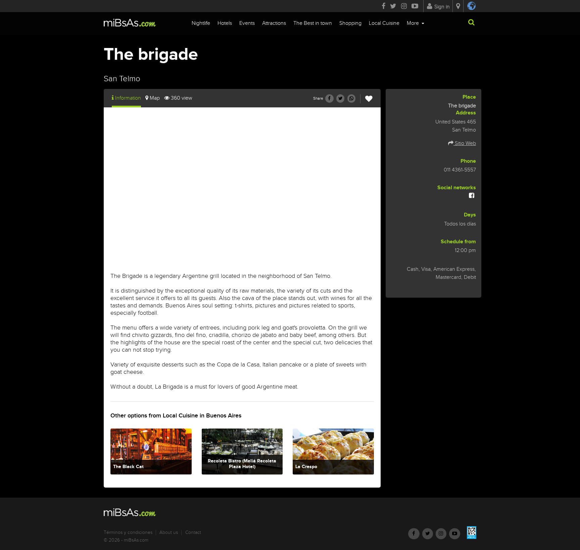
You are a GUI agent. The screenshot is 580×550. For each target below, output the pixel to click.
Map (155, 98)
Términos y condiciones (128, 532)
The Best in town (312, 23)
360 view (181, 98)
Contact (193, 532)
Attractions (274, 23)
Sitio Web (464, 143)
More (413, 23)
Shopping (350, 23)
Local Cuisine (384, 23)
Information (128, 98)
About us (168, 532)
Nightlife (201, 23)
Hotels (225, 23)
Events (247, 23)
